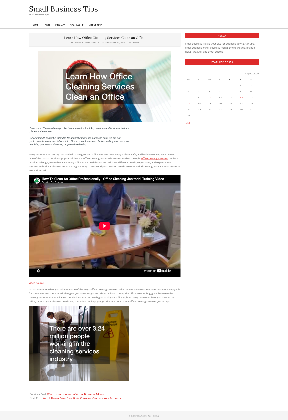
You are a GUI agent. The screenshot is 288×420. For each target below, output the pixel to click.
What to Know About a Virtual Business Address (76, 394)
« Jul (187, 122)
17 (188, 103)
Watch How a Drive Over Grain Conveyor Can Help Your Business (82, 398)
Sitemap (156, 415)
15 (241, 97)
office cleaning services (154, 158)
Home (136, 42)
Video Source (36, 283)
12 (209, 97)
